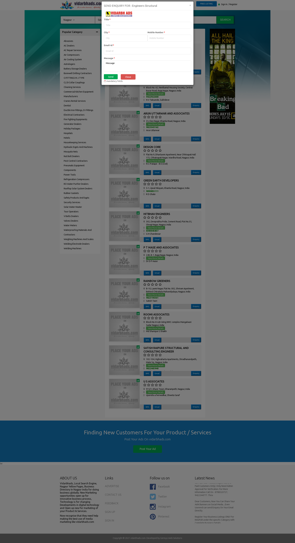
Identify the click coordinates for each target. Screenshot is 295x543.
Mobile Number (156, 35)
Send (110, 80)
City (107, 35)
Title (107, 23)
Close (128, 80)
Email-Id (109, 48)
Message (109, 61)
